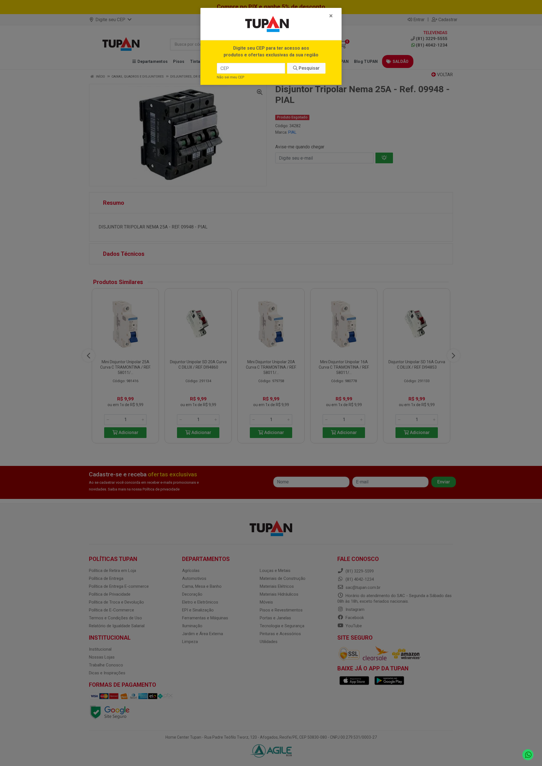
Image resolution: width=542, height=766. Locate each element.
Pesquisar (309, 68)
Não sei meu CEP (230, 77)
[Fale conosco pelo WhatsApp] (528, 754)
